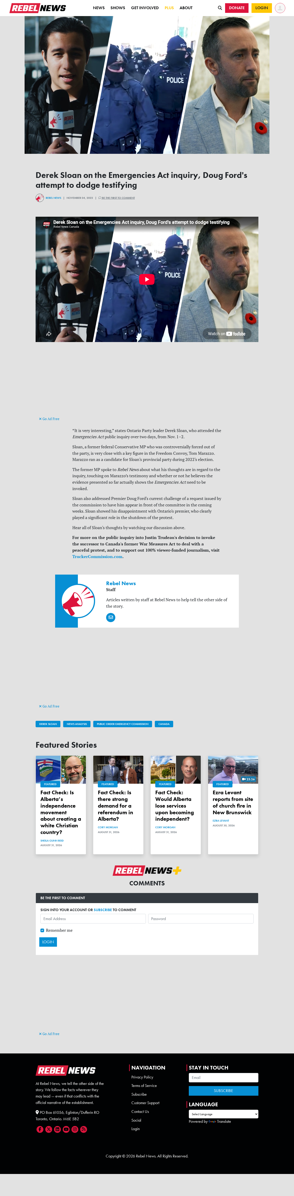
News (99, 8)
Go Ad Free (50, 419)
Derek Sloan (48, 724)
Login (135, 1128)
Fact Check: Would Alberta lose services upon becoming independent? (174, 805)
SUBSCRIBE (103, 909)
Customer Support (145, 1103)
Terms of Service (144, 1085)
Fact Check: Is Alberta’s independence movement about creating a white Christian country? (60, 812)
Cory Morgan (108, 827)
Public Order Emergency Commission (122, 724)
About (186, 8)
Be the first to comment (118, 198)
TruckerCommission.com (97, 556)
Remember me (59, 930)
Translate (224, 1121)
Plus (169, 8)
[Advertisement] (147, 383)
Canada (164, 724)
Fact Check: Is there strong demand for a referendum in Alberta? (115, 805)
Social (136, 1120)
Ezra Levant (221, 821)
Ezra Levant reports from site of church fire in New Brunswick (233, 802)
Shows (117, 8)
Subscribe (139, 1094)
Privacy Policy (142, 1077)
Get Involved (145, 8)
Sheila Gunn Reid (52, 840)
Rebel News (53, 198)
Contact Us (140, 1111)
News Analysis (77, 724)
